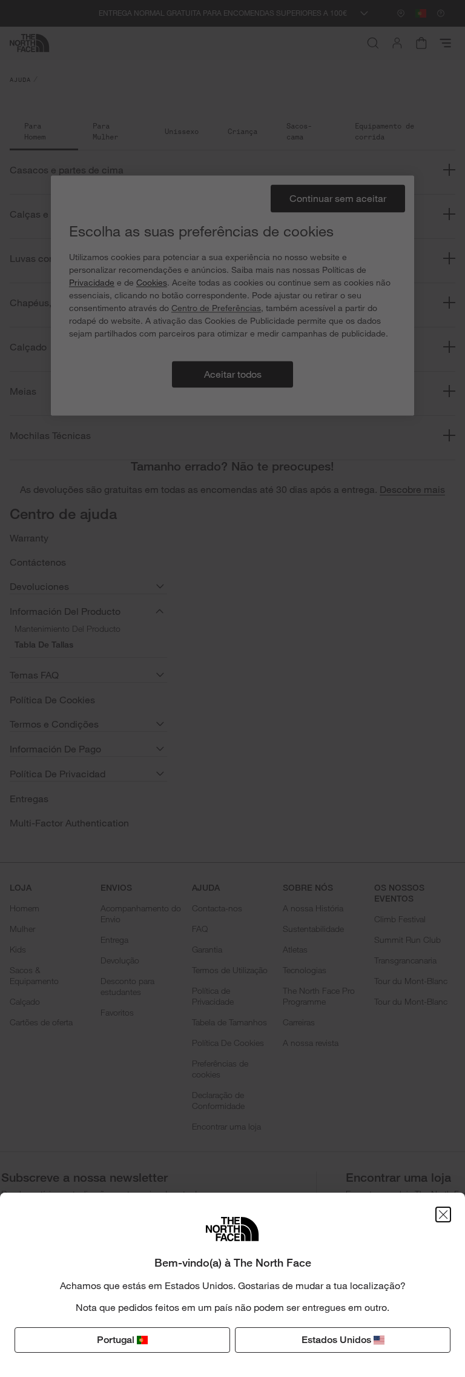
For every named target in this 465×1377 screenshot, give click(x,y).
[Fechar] (443, 1214)
